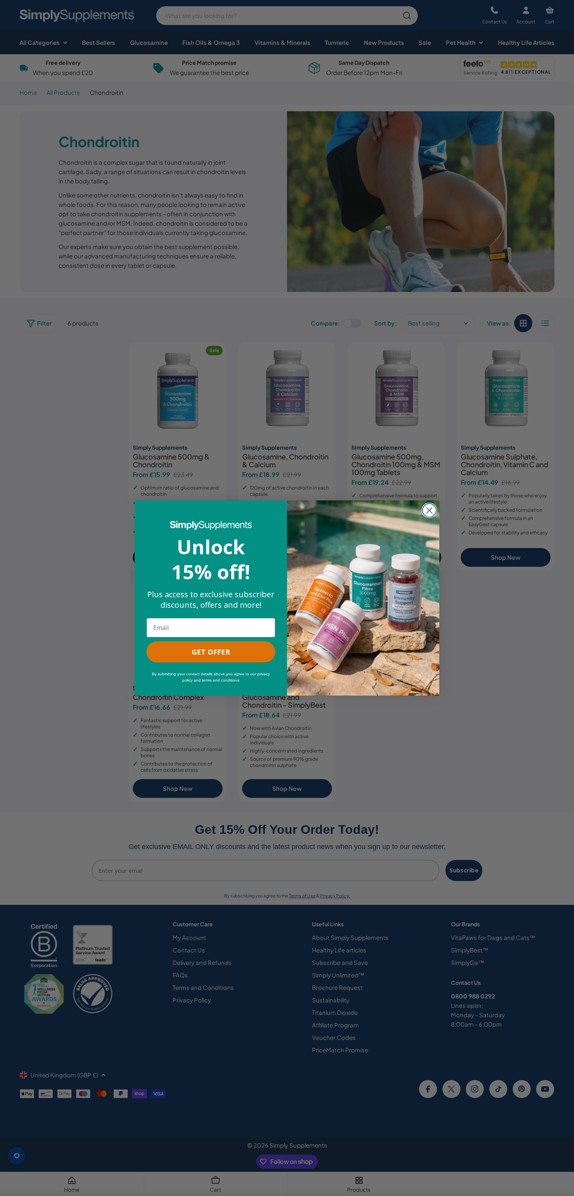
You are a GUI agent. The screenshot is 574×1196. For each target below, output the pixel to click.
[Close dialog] (429, 510)
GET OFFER (211, 652)
